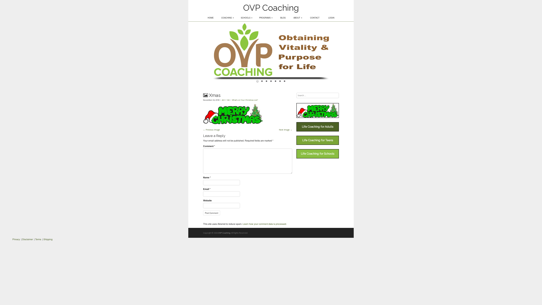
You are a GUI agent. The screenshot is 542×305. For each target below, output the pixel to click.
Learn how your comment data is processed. (265, 224)
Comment (209, 146)
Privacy (16, 239)
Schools (246, 17)
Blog (283, 17)
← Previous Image (211, 129)
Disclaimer (27, 239)
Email (206, 189)
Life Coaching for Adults (317, 126)
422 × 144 (226, 100)
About (297, 17)
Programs (265, 17)
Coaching (226, 17)
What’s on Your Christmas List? (245, 100)
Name (207, 177)
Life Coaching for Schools (317, 153)
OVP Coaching (271, 8)
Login (331, 17)
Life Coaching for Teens (317, 140)
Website (207, 200)
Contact (315, 17)
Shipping (48, 239)
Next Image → (285, 129)
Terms (38, 239)
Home (211, 17)
